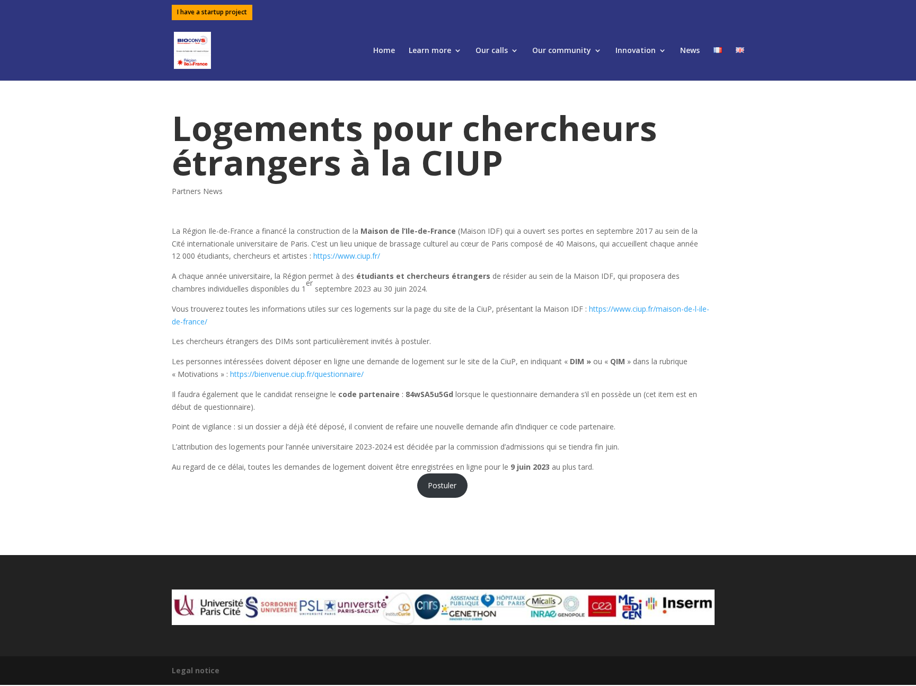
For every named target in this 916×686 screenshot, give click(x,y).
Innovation (635, 51)
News (690, 51)
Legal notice (195, 670)
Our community (561, 51)
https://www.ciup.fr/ (346, 256)
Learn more (430, 51)
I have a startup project (212, 12)
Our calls (491, 51)
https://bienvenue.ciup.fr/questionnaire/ (297, 374)
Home (384, 51)
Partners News (197, 191)
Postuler (442, 485)
